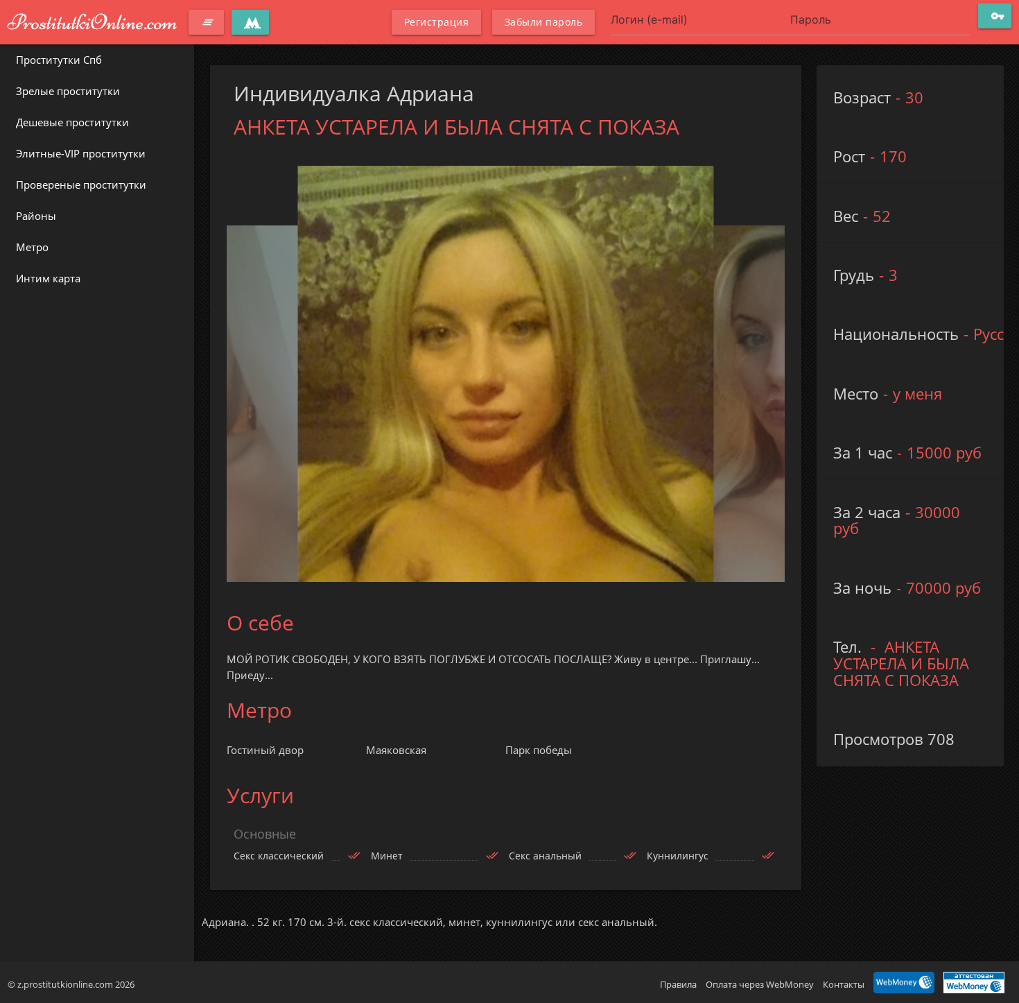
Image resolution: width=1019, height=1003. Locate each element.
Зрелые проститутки (68, 91)
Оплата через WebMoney (760, 984)
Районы (36, 216)
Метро (32, 247)
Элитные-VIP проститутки (81, 153)
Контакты (843, 984)
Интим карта (48, 278)
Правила (678, 984)
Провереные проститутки (81, 184)
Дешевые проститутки (72, 122)
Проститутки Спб (59, 60)
